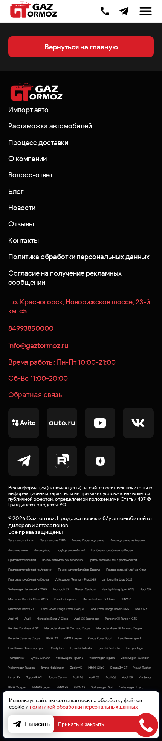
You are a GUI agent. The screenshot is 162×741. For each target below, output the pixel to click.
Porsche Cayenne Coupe (24, 638)
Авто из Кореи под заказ (88, 540)
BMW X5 (62, 687)
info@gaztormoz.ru (38, 345)
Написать (37, 723)
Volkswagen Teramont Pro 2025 (75, 579)
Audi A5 (13, 618)
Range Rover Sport (100, 638)
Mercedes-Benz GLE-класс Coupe (119, 628)
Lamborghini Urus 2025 (117, 579)
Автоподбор (42, 550)
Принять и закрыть (81, 724)
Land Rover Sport (129, 638)
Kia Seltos (145, 677)
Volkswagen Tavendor (135, 658)
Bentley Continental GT (23, 628)
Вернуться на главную (81, 46)
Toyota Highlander (52, 667)
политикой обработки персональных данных (84, 707)
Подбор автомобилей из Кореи (112, 550)
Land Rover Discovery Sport (26, 648)
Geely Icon (57, 648)
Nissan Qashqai (85, 589)
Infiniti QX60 (96, 667)
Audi (27, 618)
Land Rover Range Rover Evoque (62, 609)
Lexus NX (141, 609)
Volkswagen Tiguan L (69, 658)
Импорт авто (28, 109)
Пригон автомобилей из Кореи (28, 579)
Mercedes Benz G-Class (99, 599)
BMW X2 (79, 687)
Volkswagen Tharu (131, 687)
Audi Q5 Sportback (86, 618)
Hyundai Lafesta (81, 648)
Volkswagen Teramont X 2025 (27, 589)
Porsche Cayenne (65, 599)
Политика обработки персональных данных (79, 256)
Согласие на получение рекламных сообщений (65, 278)
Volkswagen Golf (102, 687)
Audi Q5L (146, 589)
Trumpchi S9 (16, 658)
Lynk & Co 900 (40, 658)
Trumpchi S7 (61, 589)
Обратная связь (35, 394)
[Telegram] (123, 11)
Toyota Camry (58, 677)
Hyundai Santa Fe (109, 648)
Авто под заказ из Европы (127, 540)
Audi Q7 (94, 677)
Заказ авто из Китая (21, 540)
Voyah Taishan (142, 667)
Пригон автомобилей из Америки (30, 569)
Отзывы (21, 223)
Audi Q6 (110, 677)
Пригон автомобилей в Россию (62, 560)
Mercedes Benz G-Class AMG (28, 599)
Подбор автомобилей (71, 550)
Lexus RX (14, 677)
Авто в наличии (18, 550)
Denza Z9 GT (118, 667)
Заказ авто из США (53, 540)
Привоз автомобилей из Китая (126, 569)
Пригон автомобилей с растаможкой (113, 560)
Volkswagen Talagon (21, 667)
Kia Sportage (134, 648)
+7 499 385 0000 (104, 10)
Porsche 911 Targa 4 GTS (121, 618)
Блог (16, 191)
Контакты (23, 240)
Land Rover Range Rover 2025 (109, 609)
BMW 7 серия (73, 638)
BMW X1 (126, 599)
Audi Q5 (127, 677)
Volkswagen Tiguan (102, 658)
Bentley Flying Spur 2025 (118, 589)
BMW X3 (52, 638)
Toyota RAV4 (34, 677)
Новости (21, 207)
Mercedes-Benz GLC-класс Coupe (67, 628)
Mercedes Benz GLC (21, 609)
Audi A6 (78, 677)
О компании (27, 158)
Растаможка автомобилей (50, 125)
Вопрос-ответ (30, 174)
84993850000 (30, 328)
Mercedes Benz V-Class (52, 618)
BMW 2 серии (17, 687)
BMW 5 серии (41, 687)
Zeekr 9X (76, 667)
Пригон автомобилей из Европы (79, 569)
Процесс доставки (38, 142)
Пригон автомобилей (22, 560)
